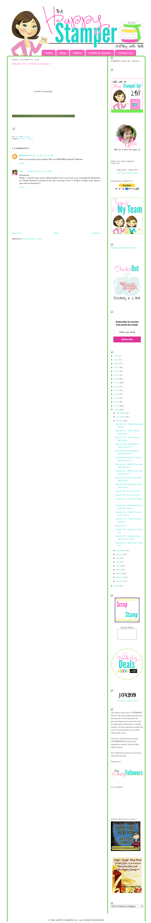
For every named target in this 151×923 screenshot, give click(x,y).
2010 (116, 409)
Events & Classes (100, 53)
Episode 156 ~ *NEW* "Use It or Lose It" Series (129, 513)
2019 (116, 375)
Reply (21, 163)
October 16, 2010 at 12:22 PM (40, 171)
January (119, 581)
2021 (116, 367)
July (118, 558)
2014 (116, 394)
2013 (116, 398)
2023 (116, 359)
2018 (116, 378)
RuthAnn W (24, 155)
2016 (116, 386)
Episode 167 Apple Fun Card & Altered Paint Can (128, 459)
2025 (116, 355)
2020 (116, 371)
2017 (116, 382)
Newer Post (16, 233)
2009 (116, 585)
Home (48, 53)
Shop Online (133, 172)
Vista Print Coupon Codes (127, 700)
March (119, 573)
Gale (21, 171)
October (119, 420)
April (118, 569)
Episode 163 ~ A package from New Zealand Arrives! (128, 537)
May (118, 565)
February (120, 577)
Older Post (96, 233)
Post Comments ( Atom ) (32, 238)
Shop (63, 53)
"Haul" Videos (26, 139)
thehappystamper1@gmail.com (123, 247)
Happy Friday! (121, 525)
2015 (116, 390)
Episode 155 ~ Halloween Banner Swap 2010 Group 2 (129, 507)
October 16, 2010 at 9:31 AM (41, 155)
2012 (116, 401)
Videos (77, 53)
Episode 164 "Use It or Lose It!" (128, 491)
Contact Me (125, 53)
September (120, 550)
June (118, 562)
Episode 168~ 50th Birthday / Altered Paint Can (127, 445)
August (119, 554)
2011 (116, 405)
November (120, 416)
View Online (121, 172)
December (120, 413)
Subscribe (127, 339)
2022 (116, 363)
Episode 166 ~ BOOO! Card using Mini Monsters (129, 465)
